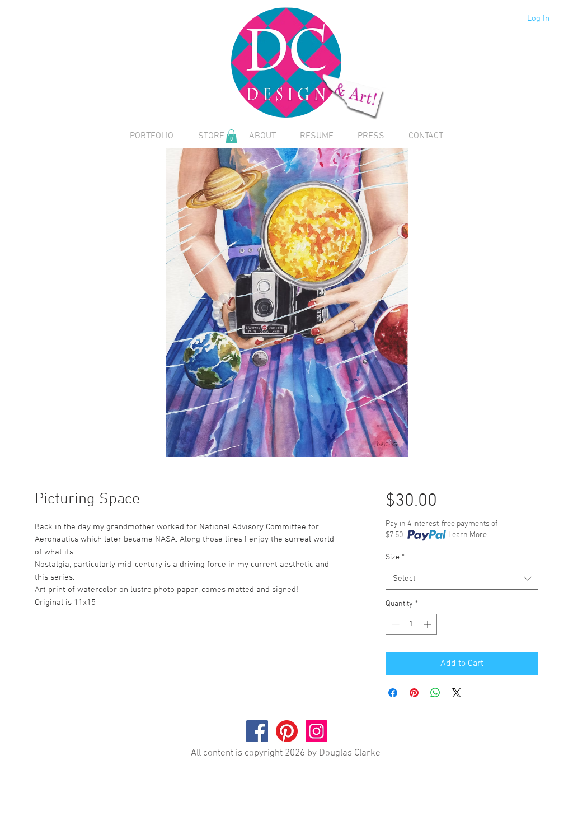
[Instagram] (316, 731)
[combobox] (462, 579)
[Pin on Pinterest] (414, 693)
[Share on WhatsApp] (435, 693)
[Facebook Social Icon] (257, 731)
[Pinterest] (287, 731)
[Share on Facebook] (393, 693)
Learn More (467, 535)
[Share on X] (456, 693)
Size (395, 557)
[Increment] (428, 624)
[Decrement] (394, 624)
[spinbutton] (411, 624)
